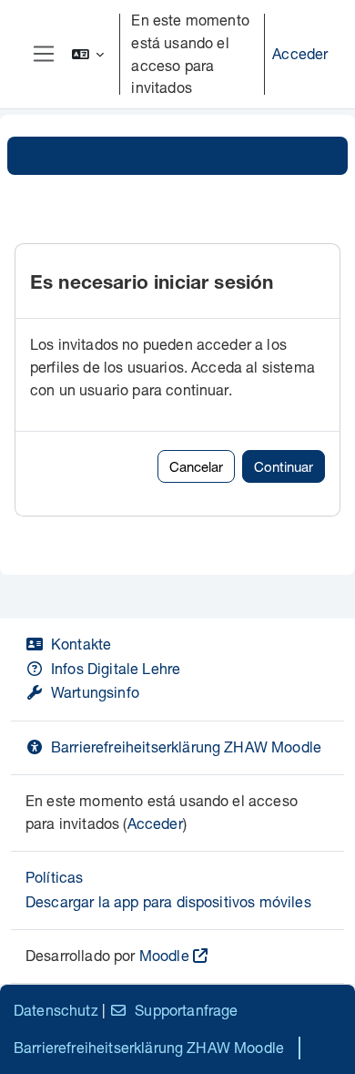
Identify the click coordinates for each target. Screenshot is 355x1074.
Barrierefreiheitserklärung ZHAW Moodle (186, 746)
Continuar (283, 466)
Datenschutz (56, 1009)
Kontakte (81, 643)
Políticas (54, 876)
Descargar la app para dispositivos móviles (168, 901)
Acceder (300, 53)
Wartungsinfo (95, 692)
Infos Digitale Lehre (115, 668)
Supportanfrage (186, 1009)
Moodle (164, 955)
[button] (88, 54)
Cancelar (196, 466)
